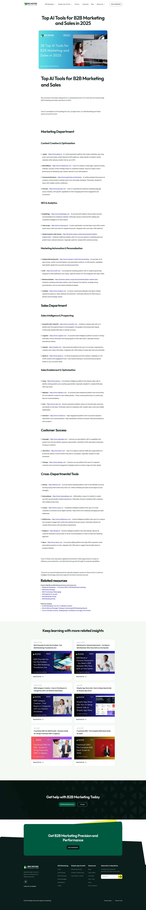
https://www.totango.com (57, 462)
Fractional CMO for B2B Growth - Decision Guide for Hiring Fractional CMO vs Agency (51, 732)
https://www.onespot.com (58, 291)
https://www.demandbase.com (62, 496)
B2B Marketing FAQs (48, 599)
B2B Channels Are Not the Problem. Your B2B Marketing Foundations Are (48, 646)
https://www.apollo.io (56, 356)
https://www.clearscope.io (59, 225)
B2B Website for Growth (49, 594)
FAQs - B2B (91, 879)
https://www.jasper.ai (55, 154)
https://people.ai (55, 531)
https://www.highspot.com (58, 392)
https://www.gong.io (53, 381)
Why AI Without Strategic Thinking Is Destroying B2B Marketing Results (64, 608)
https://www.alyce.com (55, 542)
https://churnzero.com (58, 451)
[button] (50, 4)
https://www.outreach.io (57, 415)
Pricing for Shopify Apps (77, 872)
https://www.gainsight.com (58, 439)
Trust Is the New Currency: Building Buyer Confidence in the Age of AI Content (66, 610)
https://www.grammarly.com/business (70, 177)
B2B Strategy (61, 872)
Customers (85, 4)
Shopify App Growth (76, 869)
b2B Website (61, 882)
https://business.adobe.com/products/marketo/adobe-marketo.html (76, 279)
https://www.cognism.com (58, 335)
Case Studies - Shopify (77, 876)
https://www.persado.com (57, 189)
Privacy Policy (108, 900)
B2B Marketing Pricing (49, 596)
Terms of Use (118, 900)
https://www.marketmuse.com (61, 166)
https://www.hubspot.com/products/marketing (74, 259)
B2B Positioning (62, 876)
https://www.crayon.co (56, 508)
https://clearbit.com (55, 347)
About (89, 882)
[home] (31, 4)
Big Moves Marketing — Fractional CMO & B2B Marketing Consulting (64, 587)
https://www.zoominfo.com (68, 324)
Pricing (59, 885)
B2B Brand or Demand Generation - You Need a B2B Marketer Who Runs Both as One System (93, 646)
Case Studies (91, 872)
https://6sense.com (55, 484)
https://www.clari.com (54, 404)
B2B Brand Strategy (48, 589)
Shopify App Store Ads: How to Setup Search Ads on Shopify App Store (94, 689)
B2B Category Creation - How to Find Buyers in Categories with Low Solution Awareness (50, 689)
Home (59, 869)
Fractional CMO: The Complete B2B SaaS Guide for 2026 (94, 732)
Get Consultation (92, 885)
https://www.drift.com (53, 271)
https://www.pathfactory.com (61, 519)
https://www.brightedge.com (60, 214)
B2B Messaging (62, 879)
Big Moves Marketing (45, 900)
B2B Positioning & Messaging (51, 592)
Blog (92, 4)
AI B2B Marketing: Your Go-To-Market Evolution (57, 606)
